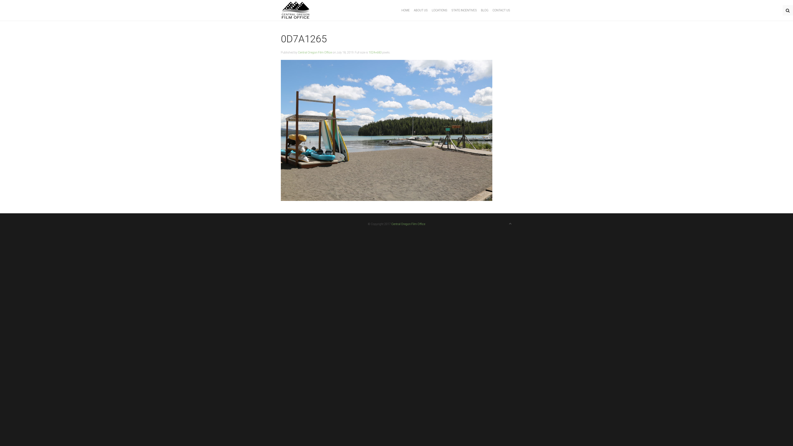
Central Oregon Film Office (315, 52)
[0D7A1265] (386, 130)
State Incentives (464, 10)
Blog (484, 10)
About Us (421, 10)
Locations (439, 10)
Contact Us (501, 10)
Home (405, 10)
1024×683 (375, 52)
